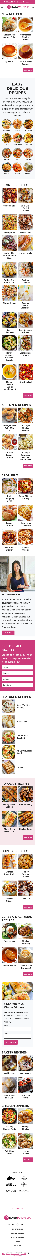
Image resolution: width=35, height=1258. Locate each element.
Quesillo (9, 62)
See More (28, 70)
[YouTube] (22, 1224)
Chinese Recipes (17, 1237)
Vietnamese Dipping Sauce (25, 37)
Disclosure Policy (15, 1254)
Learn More (8, 632)
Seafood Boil (9, 206)
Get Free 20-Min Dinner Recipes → (17, 2)
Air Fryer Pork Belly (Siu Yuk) (9, 428)
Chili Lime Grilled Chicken (25, 208)
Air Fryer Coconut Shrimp (9, 455)
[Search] (33, 7)
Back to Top (17, 1209)
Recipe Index (17, 1229)
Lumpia (20, 767)
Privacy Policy (6, 1254)
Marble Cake (9, 1073)
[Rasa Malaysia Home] (18, 7)
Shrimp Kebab (9, 303)
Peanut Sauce (9, 966)
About (17, 1241)
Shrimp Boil (9, 233)
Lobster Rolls (25, 253)
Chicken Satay (25, 829)
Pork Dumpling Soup (9, 498)
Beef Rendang (25, 804)
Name (6, 1026)
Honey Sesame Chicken (25, 874)
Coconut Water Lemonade (26, 305)
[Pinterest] (9, 1224)
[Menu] (2, 7)
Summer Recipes (17, 1233)
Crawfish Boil (25, 382)
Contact (17, 1245)
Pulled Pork (25, 233)
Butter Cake (22, 721)
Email (6, 1033)
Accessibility (24, 1254)
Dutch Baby (25, 1073)
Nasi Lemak (9, 941)
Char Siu (26, 899)
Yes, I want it (10, 1042)
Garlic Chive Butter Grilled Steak (9, 255)
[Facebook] (13, 1224)
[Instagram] (17, 1224)
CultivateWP (17, 1256)
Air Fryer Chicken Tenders (26, 428)
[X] (26, 1224)
